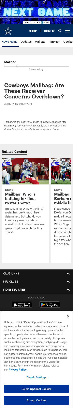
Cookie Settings (36, 377)
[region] (36, 359)
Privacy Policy (18, 369)
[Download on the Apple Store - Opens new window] (22, 305)
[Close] (68, 316)
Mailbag (10, 62)
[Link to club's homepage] (8, 29)
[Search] (60, 30)
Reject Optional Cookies (36, 388)
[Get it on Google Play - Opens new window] (49, 307)
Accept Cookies (36, 400)
